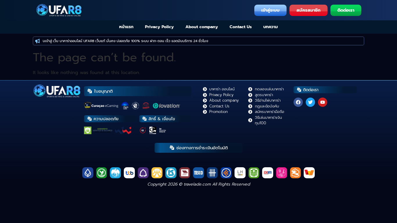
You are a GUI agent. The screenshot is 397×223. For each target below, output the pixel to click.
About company (201, 27)
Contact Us (241, 27)
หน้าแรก (126, 27)
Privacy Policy (159, 27)
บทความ (270, 27)
